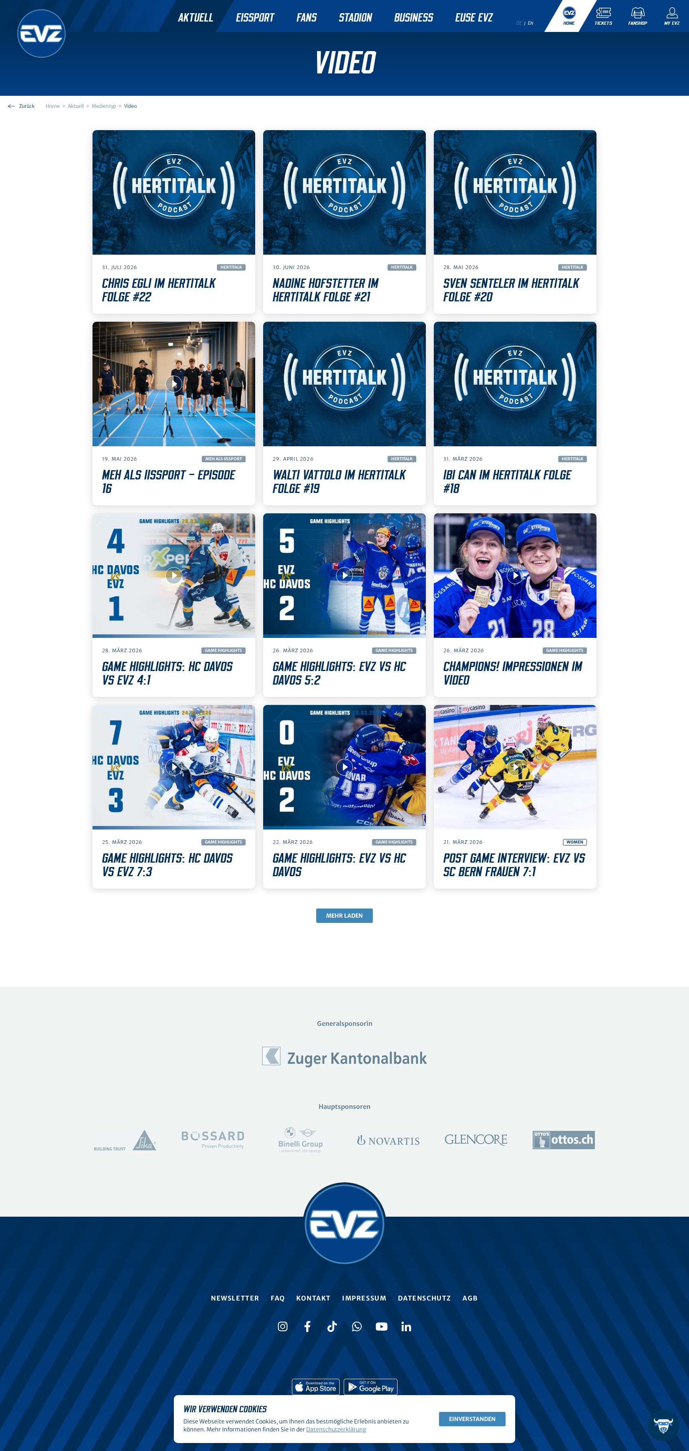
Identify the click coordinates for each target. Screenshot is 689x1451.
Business (413, 18)
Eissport (255, 18)
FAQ (278, 1298)
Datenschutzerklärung (336, 1429)
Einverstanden (472, 1419)
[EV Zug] (41, 33)
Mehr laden (344, 915)
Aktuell (196, 18)
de (519, 23)
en (530, 23)
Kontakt (313, 1298)
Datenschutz (425, 1298)
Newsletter (235, 1298)
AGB (470, 1298)
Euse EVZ (473, 18)
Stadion (355, 18)
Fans (307, 18)
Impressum (364, 1298)
